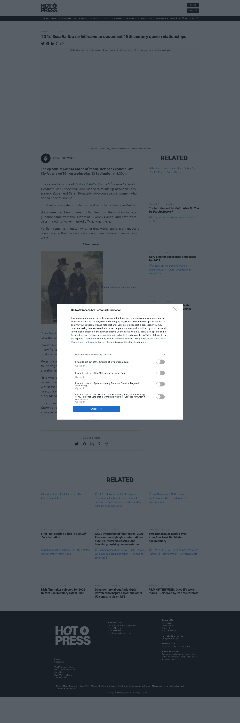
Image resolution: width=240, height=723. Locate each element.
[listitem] (120, 354)
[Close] (176, 310)
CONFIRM (96, 409)
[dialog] (120, 361)
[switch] (160, 362)
